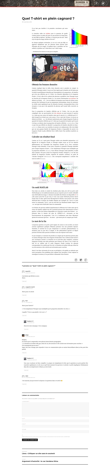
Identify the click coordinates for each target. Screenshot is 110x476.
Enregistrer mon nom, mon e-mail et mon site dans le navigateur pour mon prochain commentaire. (46, 436)
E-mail (24, 424)
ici (75, 195)
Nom (23, 418)
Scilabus (48, 33)
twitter (80, 259)
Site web (24, 429)
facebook (76, 259)
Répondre (24, 281)
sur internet (72, 98)
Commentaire (25, 401)
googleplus (85, 259)
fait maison (57, 113)
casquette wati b (30, 287)
